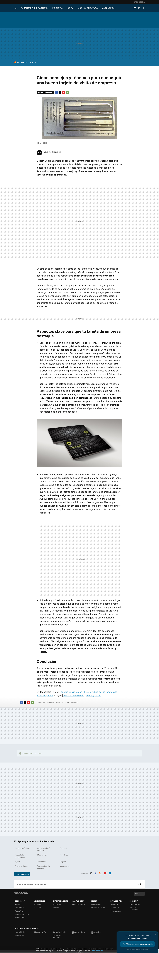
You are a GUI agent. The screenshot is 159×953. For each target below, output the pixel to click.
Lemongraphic (93, 695)
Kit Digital (57, 8)
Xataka (17, 904)
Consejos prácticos (22, 848)
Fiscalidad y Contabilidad (34, 8)
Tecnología (50, 702)
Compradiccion (115, 911)
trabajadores (64, 866)
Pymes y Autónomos (134, 909)
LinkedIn (110, 873)
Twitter (139, 8)
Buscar (140, 884)
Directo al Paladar (78, 904)
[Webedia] (139, 1)
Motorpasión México (96, 933)
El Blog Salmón (135, 904)
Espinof (56, 908)
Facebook (143, 8)
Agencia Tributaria (88, 8)
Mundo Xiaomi (20, 917)
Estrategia (63, 848)
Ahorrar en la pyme (22, 866)
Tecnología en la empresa (68, 702)
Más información (97, 951)
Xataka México (20, 932)
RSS (100, 873)
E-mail (67, 92)
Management (42, 855)
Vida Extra (37, 908)
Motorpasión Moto (98, 908)
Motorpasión (96, 904)
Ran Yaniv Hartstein (73, 695)
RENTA (71, 8)
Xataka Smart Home (22, 914)
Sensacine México (59, 932)
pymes (17, 862)
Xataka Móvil (19, 908)
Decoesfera (114, 908)
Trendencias (114, 904)
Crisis (36, 62)
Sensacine (57, 904)
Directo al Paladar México (78, 933)
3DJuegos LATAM (40, 932)
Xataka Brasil (19, 935)
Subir (137, 894)
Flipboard (134, 8)
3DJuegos (37, 904)
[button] (52, 151)
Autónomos (108, 8)
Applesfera (19, 911)
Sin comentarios (46, 92)
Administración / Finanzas (43, 849)
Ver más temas (22, 874)
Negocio (63, 862)
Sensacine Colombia (57, 936)
